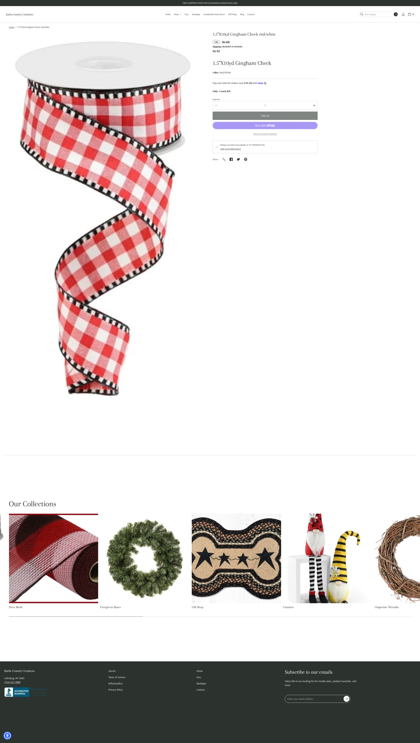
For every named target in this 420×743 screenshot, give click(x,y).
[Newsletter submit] (346, 699)
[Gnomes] (145, 558)
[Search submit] (396, 14)
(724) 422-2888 (12, 682)
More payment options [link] (265, 133)
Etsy (199, 677)
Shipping (217, 46)
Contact (201, 689)
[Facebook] (231, 159)
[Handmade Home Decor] (328, 558)
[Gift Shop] (53, 558)
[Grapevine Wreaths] (236, 558)
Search (112, 671)
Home (11, 27)
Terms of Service (116, 677)
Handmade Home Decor (298, 607)
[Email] (224, 159)
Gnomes (105, 607)
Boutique (201, 683)
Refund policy (115, 683)
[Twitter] (238, 159)
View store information (230, 149)
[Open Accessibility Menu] (7, 736)
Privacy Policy (115, 689)
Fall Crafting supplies (388, 607)
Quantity (216, 99)
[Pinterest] (245, 159)
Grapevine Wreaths (204, 607)
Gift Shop (14, 607)
